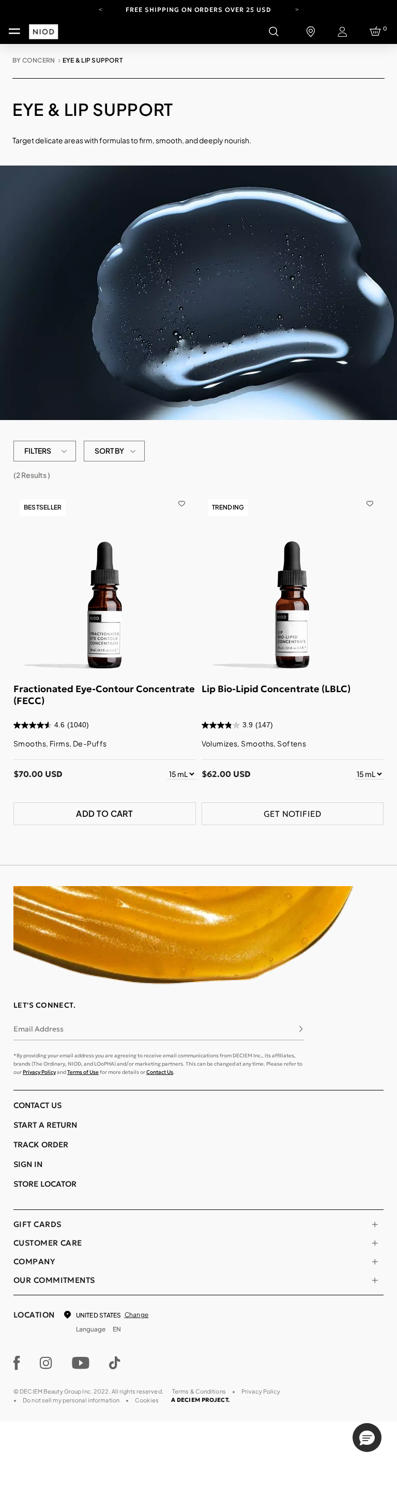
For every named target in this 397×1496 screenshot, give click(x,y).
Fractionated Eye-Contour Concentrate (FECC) (104, 695)
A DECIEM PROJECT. (200, 1399)
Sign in (27, 1164)
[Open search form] (273, 31)
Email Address (38, 1029)
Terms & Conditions (199, 1391)
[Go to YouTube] (80, 1363)
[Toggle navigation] (14, 31)
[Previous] (100, 9)
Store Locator (45, 1184)
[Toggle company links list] (375, 1261)
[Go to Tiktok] (114, 1363)
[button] (367, 1437)
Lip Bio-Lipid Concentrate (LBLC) (276, 689)
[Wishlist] (181, 498)
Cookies (147, 1400)
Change (136, 1315)
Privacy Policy (39, 1072)
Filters (37, 450)
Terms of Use (83, 1072)
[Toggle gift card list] (375, 1224)
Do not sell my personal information (71, 1400)
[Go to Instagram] (46, 1363)
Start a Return (45, 1125)
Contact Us (159, 1072)
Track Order (40, 1144)
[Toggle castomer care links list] (375, 1243)
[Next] (297, 9)
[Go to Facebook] (16, 1363)
